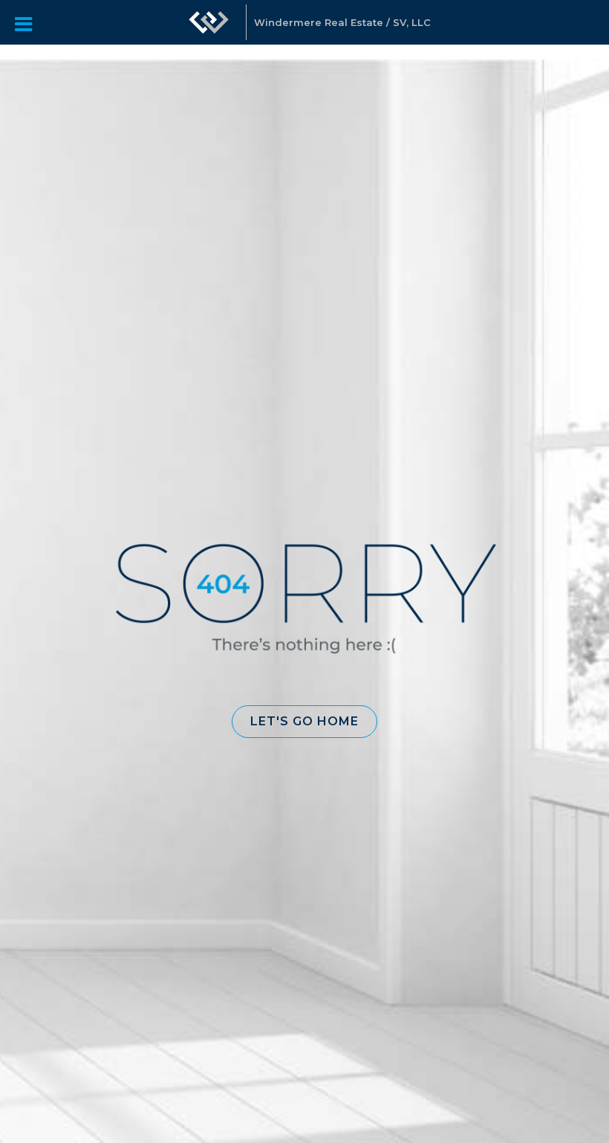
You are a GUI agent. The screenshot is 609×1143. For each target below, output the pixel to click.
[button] (304, 721)
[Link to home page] (208, 29)
